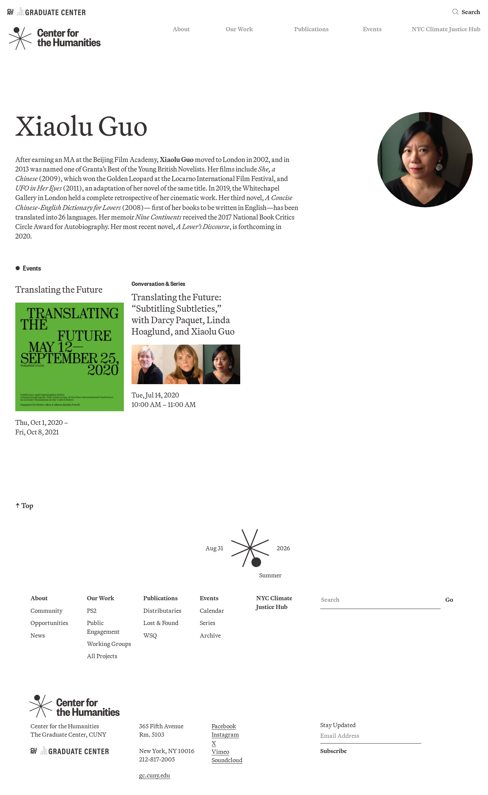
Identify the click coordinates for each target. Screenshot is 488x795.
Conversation (148, 283)
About (181, 29)
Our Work (239, 29)
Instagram (225, 734)
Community (189, 41)
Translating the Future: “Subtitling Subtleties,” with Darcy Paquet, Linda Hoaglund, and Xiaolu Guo (183, 314)
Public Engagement (251, 63)
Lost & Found (311, 52)
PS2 (230, 41)
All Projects (241, 85)
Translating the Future (59, 289)
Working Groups (248, 74)
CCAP (234, 52)
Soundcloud (227, 760)
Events (372, 29)
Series (371, 52)
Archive (373, 63)
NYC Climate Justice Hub (446, 29)
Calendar (375, 41)
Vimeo (220, 751)
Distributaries (313, 41)
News (180, 63)
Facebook (224, 726)
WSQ (301, 63)
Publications (311, 29)
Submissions (379, 74)
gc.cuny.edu (154, 775)
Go (449, 599)
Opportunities (191, 52)
